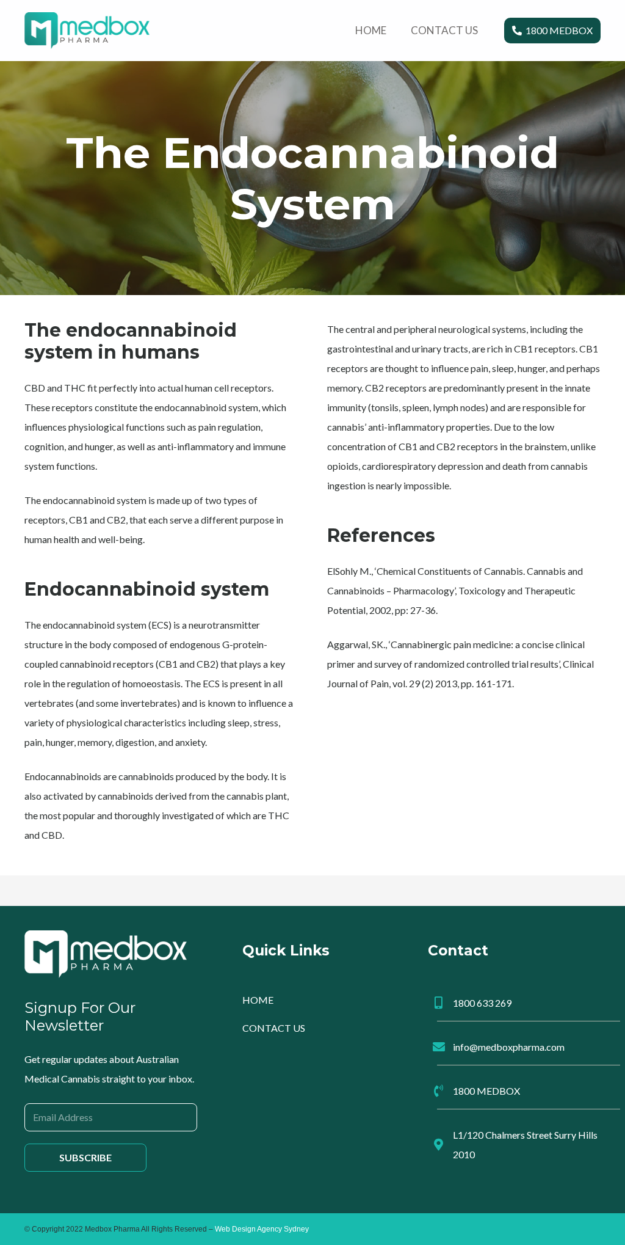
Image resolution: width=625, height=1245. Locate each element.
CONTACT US (273, 1028)
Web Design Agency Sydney (262, 1229)
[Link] (87, 30)
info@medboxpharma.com (509, 1047)
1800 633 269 (482, 1003)
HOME (257, 1000)
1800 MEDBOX (486, 1091)
